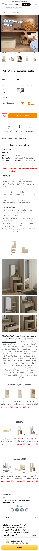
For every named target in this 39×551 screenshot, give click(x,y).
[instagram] (22, 510)
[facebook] (17, 510)
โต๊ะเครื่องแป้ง (5, 12)
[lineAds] (12, 510)
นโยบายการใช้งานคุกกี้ (13, 532)
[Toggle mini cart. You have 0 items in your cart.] (36, 4)
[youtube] (26, 510)
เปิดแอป (19, 548)
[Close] (2, 542)
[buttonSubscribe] (29, 497)
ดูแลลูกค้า (6, 517)
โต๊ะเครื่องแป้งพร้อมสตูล (9, 342)
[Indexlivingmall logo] (15, 4)
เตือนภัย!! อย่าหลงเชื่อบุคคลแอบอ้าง (15, 533)
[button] (7, 398)
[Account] (33, 4)
